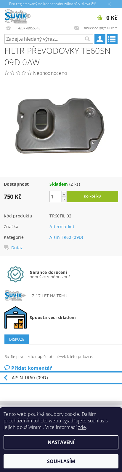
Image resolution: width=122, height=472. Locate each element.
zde (82, 427)
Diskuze (16, 339)
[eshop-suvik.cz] (18, 15)
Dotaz (17, 247)
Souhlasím (61, 461)
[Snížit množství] (64, 199)
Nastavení (61, 442)
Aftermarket (61, 226)
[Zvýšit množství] (64, 194)
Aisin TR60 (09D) (66, 237)
